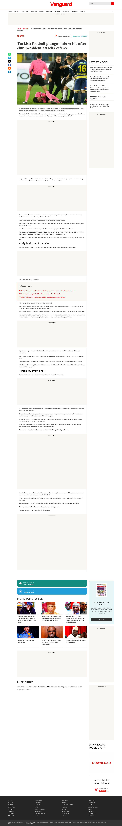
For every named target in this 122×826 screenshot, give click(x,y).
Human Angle (38, 811)
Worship (90, 815)
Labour (64, 802)
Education (11, 813)
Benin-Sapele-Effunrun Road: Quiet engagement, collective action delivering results (99, 78)
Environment (38, 802)
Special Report (66, 813)
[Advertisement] (52, 148)
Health (37, 808)
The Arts (90, 804)
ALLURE (82, 11)
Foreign (37, 806)
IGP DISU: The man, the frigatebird (98, 97)
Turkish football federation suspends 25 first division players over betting (42, 297)
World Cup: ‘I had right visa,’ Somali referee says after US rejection (40, 294)
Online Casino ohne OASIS (64, 822)
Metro (41, 11)
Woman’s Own (92, 813)
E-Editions (11, 815)
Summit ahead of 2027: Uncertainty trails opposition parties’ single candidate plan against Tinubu (99, 88)
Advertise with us (39, 822)
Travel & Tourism (93, 808)
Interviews (65, 800)
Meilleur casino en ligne (76, 822)
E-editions (25, 11)
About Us (32, 822)
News (16, 11)
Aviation (10, 802)
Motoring (64, 808)
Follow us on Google (64, 36)
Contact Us (46, 822)
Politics (34, 11)
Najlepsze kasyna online (88, 822)
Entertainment (39, 800)
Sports (57, 11)
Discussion (11, 811)
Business (49, 11)
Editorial (65, 11)
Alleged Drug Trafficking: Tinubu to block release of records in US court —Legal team (101, 69)
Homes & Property (40, 809)
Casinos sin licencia (30, 823)
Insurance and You (40, 813)
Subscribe (101, 619)
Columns (74, 11)
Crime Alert (11, 808)
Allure (10, 800)
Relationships (65, 811)
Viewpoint (91, 811)
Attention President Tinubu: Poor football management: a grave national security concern (47, 291)
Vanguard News (61, 4)
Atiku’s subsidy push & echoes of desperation (76, 641)
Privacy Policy (53, 822)
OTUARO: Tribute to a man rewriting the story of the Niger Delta (100, 106)
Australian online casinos (100, 822)
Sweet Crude (92, 800)
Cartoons (91, 806)
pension (37, 815)
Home (10, 11)
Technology (91, 802)
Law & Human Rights (67, 804)
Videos (90, 809)
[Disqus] (52, 716)
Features (37, 804)
